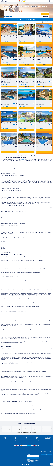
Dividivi (2, 146)
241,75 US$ (23, 150)
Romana (20, 81)
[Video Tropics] (14, 124)
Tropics (2, 125)
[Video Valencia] (31, 124)
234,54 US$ (41, 84)
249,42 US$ (5, 41)
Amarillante (38, 146)
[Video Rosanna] (49, 37)
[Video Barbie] (14, 103)
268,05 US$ (5, 128)
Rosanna (38, 37)
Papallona (38, 59)
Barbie (2, 103)
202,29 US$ (5, 106)
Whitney (3, 81)
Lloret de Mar (8, 60)
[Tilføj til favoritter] (16, 37)
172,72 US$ (41, 63)
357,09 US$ (23, 41)
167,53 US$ (41, 41)
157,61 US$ (41, 150)
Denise (2, 59)
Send (33, 458)
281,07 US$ (23, 128)
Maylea (2, 37)
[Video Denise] (14, 59)
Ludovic (38, 103)
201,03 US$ (23, 84)
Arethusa (21, 59)
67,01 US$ (22, 106)
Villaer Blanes (6, 454)
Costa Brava (5, 60)
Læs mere (46, 454)
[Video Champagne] (49, 81)
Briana (37, 125)
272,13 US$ (5, 150)
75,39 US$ (40, 106)
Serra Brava (21, 103)
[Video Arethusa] (31, 59)
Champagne (39, 81)
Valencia (20, 125)
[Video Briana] (49, 124)
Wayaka (20, 37)
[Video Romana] (31, 81)
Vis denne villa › (8, 64)
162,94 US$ (5, 84)
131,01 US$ (5, 63)
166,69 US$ (23, 63)
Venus (20, 146)
